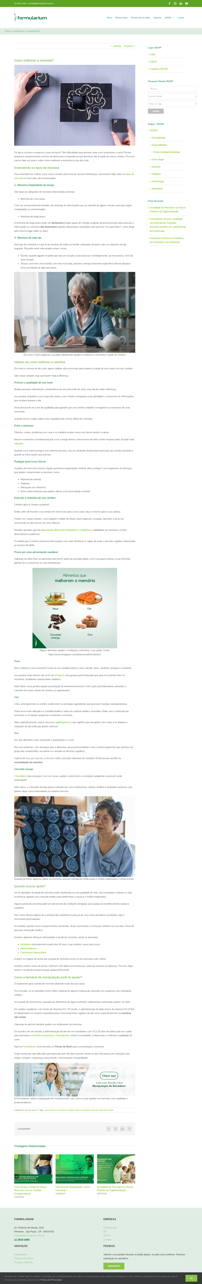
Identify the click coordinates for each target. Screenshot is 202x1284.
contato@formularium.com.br (41, 3)
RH (105, 1235)
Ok (191, 1278)
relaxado (18, 443)
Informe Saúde (31, 1110)
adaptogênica (62, 722)
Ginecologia (158, 159)
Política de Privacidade (51, 1280)
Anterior (117, 46)
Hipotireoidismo (28, 948)
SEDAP (154, 130)
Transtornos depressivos (33, 952)
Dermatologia (158, 137)
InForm (107, 1239)
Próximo (128, 46)
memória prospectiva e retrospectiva (50, 1035)
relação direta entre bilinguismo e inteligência (69, 530)
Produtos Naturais (23, 1265)
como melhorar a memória (55, 1110)
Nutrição (156, 166)
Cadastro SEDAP (159, 69)
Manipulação (20, 1258)
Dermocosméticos (23, 1261)
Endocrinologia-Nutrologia (167, 152)
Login (152, 54)
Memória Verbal (106, 1110)
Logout (153, 61)
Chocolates (20, 776)
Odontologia (158, 181)
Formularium (29, 1046)
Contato (107, 1243)
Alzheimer (26, 944)
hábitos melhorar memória (79, 1110)
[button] (16, 1178)
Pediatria (156, 174)
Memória (95, 1110)
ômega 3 (59, 675)
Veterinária (157, 188)
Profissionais (110, 1231)
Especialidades (159, 145)
